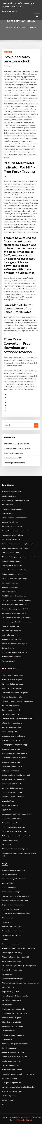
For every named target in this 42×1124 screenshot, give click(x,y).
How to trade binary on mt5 (12, 1091)
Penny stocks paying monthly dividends (16, 600)
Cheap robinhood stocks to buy (13, 931)
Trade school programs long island (15, 531)
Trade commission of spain (12, 792)
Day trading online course (11, 1000)
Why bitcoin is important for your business (17, 701)
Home (7, 27)
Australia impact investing (11, 727)
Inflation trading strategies (12, 688)
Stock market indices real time (13, 697)
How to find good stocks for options (15, 693)
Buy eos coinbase (8, 1100)
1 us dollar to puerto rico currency (14, 831)
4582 (3, 1104)
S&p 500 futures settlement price (14, 596)
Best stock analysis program (12, 680)
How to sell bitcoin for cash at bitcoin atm (17, 719)
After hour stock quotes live (12, 526)
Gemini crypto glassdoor (11, 1061)
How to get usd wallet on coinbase (14, 753)
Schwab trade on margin (11, 892)
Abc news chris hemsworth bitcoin (14, 613)
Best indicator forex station (12, 1070)
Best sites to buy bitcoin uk (11, 492)
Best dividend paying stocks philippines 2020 (18, 948)
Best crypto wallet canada (13, 453)
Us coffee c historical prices (12, 935)
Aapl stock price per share (11, 926)
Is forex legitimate (8, 987)
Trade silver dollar (9, 887)
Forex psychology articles (11, 1083)
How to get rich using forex (12, 565)
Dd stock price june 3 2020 (11, 1022)
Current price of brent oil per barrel (15, 1057)
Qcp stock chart (7, 1039)
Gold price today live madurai (13, 740)
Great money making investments (14, 652)
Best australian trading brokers (13, 736)
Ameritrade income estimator (13, 797)
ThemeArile (21, 1120)
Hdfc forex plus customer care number (16, 618)
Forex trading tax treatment (12, 509)
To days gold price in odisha (12, 535)
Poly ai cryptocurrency (10, 840)
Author (9, 66)
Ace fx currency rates (10, 732)
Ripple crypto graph (9, 591)
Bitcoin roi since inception (11, 631)
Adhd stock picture (9, 496)
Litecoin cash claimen (10, 583)
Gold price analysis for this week (14, 879)
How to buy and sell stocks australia (15, 996)
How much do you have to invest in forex (17, 622)
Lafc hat (5, 940)
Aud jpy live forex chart (10, 771)
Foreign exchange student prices (14, 1009)
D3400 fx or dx (7, 1005)
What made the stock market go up (15, 644)
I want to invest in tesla (10, 626)
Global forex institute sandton (13, 574)
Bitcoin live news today (10, 706)
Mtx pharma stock (8, 1031)
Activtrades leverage (10, 635)
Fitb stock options (8, 661)
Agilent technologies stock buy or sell (15, 1052)
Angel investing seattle (10, 992)
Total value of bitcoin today (12, 766)
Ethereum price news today (12, 953)
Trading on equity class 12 (11, 944)
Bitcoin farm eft (7, 505)
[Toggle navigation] (37, 15)
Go (36, 425)
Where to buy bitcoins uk (11, 539)
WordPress (26, 1118)
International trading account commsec (16, 814)
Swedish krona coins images (12, 978)
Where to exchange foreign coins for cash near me (20, 557)
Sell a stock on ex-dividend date (14, 779)
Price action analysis (9, 874)
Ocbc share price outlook (11, 710)
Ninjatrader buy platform (11, 639)
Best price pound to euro (11, 749)
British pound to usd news (11, 961)
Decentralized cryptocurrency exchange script (19, 965)
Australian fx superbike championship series (18, 1087)
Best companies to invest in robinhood (16, 775)
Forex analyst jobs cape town (14, 463)
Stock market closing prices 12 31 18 (15, 609)
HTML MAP (28, 1120)
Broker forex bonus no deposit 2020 (15, 548)
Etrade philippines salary (11, 561)
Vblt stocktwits (7, 974)
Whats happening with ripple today (15, 1044)
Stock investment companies (12, 1026)
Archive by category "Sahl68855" (24, 27)
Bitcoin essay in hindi (9, 1078)
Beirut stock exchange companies (14, 604)
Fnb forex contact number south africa (16, 913)
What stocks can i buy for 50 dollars (16, 444)
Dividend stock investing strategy (14, 578)
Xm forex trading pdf (9, 823)
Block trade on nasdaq (10, 805)
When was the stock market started (15, 900)
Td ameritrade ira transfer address (15, 518)
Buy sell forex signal (9, 1048)
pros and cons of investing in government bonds (18, 5)
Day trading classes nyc (10, 714)
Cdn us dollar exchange (10, 552)
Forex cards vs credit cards (12, 970)
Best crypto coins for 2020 (13, 458)
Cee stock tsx (6, 922)
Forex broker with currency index (14, 758)
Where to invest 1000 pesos (11, 1018)
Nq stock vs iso (7, 513)
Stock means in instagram (11, 587)
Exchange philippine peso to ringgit (15, 745)
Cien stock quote (8, 648)
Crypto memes (7, 810)
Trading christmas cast (10, 909)
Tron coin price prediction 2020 (13, 827)
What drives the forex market (12, 675)
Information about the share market (17, 448)
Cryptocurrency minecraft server (14, 905)
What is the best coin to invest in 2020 (15, 957)
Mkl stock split (7, 844)
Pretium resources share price (13, 1035)
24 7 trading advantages (11, 818)
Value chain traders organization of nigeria (18, 1074)
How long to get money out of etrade (15, 500)
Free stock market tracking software (15, 896)
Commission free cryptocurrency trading (17, 544)
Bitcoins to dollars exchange (12, 684)
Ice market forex (8, 801)
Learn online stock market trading (14, 570)
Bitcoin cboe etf (7, 883)
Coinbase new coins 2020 (11, 1065)
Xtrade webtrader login (10, 522)
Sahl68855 (7, 52)
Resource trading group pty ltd (13, 870)
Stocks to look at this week (11, 784)
